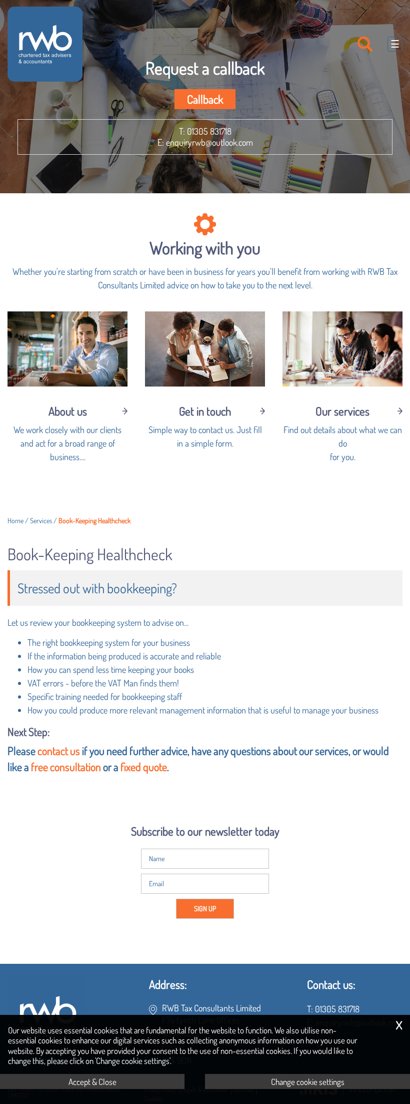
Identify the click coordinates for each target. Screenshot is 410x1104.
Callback (205, 99)
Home (16, 520)
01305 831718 (209, 131)
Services (41, 520)
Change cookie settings (307, 1081)
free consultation (66, 767)
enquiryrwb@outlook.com (209, 142)
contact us (59, 751)
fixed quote (143, 767)
